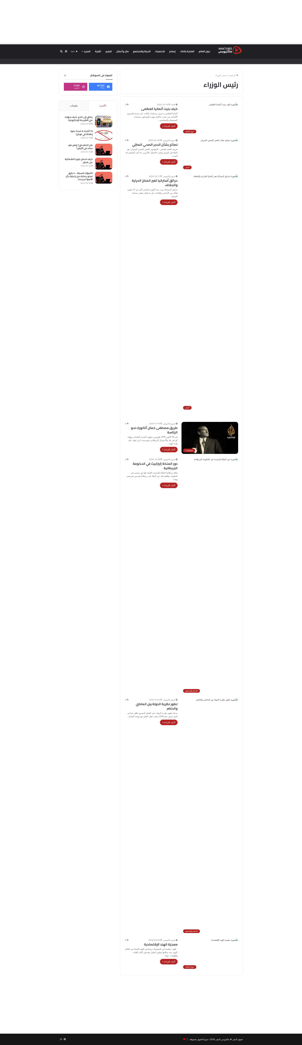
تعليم (109, 51)
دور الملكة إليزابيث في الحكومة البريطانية (155, 466)
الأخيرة (102, 105)
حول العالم (204, 51)
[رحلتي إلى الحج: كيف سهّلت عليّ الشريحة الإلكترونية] (103, 121)
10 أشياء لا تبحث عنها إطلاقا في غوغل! (81, 132)
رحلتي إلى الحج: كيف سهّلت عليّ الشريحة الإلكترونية (79, 118)
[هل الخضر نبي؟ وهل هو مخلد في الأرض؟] (103, 150)
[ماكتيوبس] (230, 50)
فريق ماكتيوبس (169, 140)
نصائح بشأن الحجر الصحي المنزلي (155, 144)
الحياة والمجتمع (142, 51)
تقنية (98, 51)
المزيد (87, 51)
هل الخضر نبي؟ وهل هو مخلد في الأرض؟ (80, 146)
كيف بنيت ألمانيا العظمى (159, 109)
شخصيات (160, 51)
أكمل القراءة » (168, 126)
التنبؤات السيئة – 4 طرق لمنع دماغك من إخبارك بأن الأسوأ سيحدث (79, 176)
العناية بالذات (187, 51)
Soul (173, 104)
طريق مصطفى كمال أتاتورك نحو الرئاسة (154, 430)
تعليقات (74, 105)
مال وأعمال (122, 51)
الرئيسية (232, 75)
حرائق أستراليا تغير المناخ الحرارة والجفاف (155, 183)
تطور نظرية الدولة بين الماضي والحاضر (157, 706)
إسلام (172, 51)
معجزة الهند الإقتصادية (161, 944)
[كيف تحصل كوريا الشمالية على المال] (103, 164)
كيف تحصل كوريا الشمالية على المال (79, 160)
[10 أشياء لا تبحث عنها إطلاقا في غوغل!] (103, 135)
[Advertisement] (151, 22)
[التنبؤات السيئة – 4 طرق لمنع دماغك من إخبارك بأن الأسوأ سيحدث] (103, 178)
